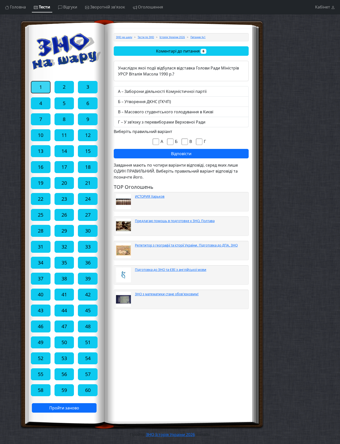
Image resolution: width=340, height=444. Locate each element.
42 (88, 294)
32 (64, 246)
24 (88, 198)
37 (40, 278)
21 (88, 183)
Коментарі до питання (180, 51)
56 (64, 374)
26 (64, 214)
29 (64, 230)
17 (64, 167)
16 (40, 167)
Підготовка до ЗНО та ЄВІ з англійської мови (170, 269)
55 (40, 374)
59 (64, 390)
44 (64, 310)
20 (64, 183)
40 (40, 294)
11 (64, 135)
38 (64, 278)
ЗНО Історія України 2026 (170, 434)
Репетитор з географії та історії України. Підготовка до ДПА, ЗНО (186, 245)
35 (64, 262)
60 (88, 390)
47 (64, 326)
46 (40, 326)
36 (88, 262)
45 (88, 310)
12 (88, 135)
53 (64, 358)
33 (88, 246)
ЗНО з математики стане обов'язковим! (167, 294)
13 (40, 151)
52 (40, 358)
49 (40, 342)
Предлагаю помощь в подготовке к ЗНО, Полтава (175, 221)
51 (88, 342)
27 (88, 214)
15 (88, 151)
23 (64, 198)
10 (40, 135)
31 (40, 246)
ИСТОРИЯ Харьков (150, 196)
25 (40, 214)
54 (88, 358)
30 (88, 230)
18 (88, 167)
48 (88, 326)
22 (40, 198)
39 (88, 278)
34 (40, 262)
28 (40, 230)
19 (40, 183)
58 (40, 390)
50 (64, 342)
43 (40, 310)
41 (64, 294)
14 (64, 151)
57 (88, 374)
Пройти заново (64, 408)
